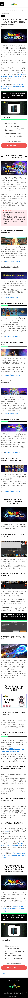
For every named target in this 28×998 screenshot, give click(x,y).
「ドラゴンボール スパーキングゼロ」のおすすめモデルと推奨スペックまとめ (13, 86)
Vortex (7, 831)
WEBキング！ (10, 980)
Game (4, 973)
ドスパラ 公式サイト (13, 145)
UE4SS (19, 751)
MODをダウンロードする (12, 261)
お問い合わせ (17, 980)
